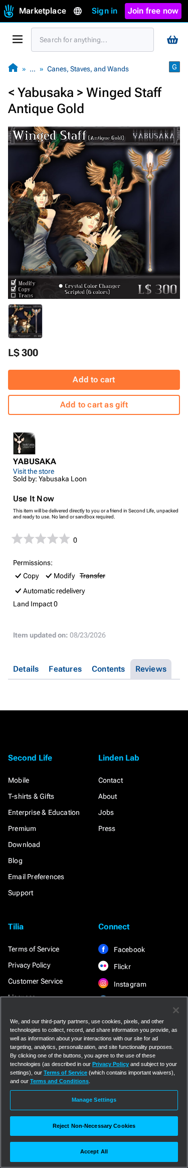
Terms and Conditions (59, 1081)
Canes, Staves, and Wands (88, 69)
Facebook (128, 949)
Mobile (18, 780)
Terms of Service (33, 949)
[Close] (176, 1010)
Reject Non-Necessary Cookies (94, 1126)
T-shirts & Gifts (31, 796)
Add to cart (94, 379)
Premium (22, 828)
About (107, 796)
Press (107, 828)
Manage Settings (94, 1100)
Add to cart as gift (94, 404)
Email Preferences (36, 877)
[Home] (13, 68)
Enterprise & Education (44, 812)
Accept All (94, 1151)
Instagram (129, 984)
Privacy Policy (29, 965)
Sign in (104, 11)
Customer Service (35, 981)
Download (24, 844)
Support (20, 893)
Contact (110, 780)
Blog (15, 861)
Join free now (153, 11)
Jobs (106, 812)
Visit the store (33, 471)
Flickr (121, 967)
